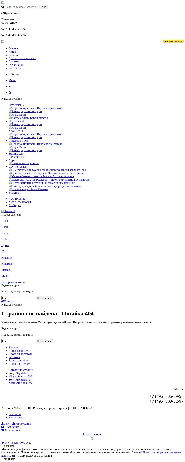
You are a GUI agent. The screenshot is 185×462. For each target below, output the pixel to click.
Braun (4, 233)
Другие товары (18, 166)
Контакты (15, 68)
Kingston (6, 263)
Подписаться (44, 298)
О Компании (16, 64)
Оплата (13, 55)
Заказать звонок (92, 434)
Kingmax (6, 257)
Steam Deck (16, 153)
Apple (12, 160)
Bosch (5, 226)
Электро (14, 192)
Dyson (5, 245)
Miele (4, 275)
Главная (13, 48)
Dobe (4, 239)
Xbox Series (16, 130)
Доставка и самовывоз (22, 58)
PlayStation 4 (16, 121)
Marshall (6, 269)
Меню (12, 80)
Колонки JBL (17, 156)
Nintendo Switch (18, 140)
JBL (3, 251)
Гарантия (14, 61)
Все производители (13, 282)
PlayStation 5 (16, 104)
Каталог (14, 51)
